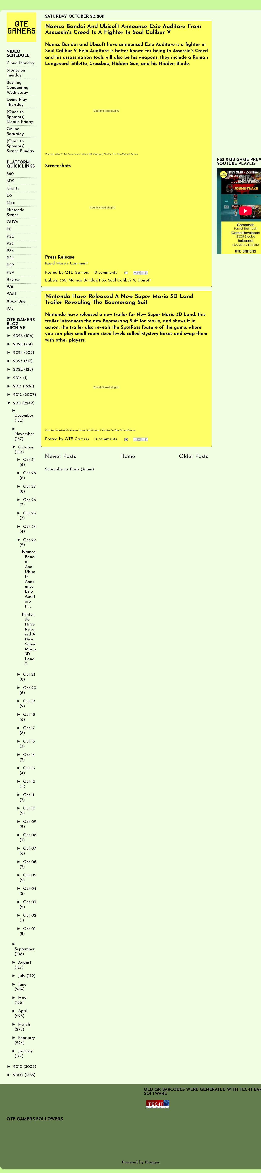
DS (9, 196)
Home (127, 457)
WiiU (11, 294)
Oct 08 (29, 835)
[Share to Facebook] (146, 273)
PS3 (102, 280)
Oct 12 (29, 782)
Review (13, 280)
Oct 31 (29, 460)
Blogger (152, 1162)
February (26, 1038)
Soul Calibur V (121, 280)
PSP (10, 265)
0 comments (105, 273)
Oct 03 (29, 902)
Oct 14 (29, 755)
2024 (18, 353)
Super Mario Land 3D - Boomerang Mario (67, 430)
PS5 (10, 258)
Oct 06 (29, 862)
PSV (11, 273)
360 (62, 280)
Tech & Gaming (95, 154)
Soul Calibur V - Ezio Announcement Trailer (68, 154)
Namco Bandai (83, 280)
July (22, 976)
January (25, 1051)
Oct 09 (29, 822)
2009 (18, 1075)
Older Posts (193, 457)
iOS (10, 309)
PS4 (10, 251)
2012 (18, 395)
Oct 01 (29, 929)
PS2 (10, 237)
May (22, 998)
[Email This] (135, 273)
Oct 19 (29, 701)
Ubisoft (144, 280)
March (24, 1025)
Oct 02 (29, 916)
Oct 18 (29, 715)
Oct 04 (29, 889)
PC (9, 229)
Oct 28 (29, 473)
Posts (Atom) (82, 469)
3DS (10, 181)
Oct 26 (29, 500)
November (24, 434)
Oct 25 (29, 513)
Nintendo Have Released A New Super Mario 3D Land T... (29, 639)
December (24, 416)
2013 (18, 386)
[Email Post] (125, 273)
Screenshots (58, 166)
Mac (11, 203)
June (22, 985)
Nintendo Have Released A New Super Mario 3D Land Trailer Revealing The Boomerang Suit (119, 300)
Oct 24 (29, 527)
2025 (18, 344)
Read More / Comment (66, 263)
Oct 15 (29, 741)
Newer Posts (60, 457)
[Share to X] (142, 273)
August (24, 963)
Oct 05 (29, 875)
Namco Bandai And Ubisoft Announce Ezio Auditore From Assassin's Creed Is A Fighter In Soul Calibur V (123, 30)
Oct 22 (29, 540)
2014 (18, 378)
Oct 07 (29, 849)
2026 (18, 336)
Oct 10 (29, 808)
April (22, 1011)
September (25, 949)
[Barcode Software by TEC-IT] (157, 1107)
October (25, 447)
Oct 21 (29, 675)
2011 (17, 403)
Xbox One (16, 301)
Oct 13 (29, 768)
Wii (10, 287)
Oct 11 (28, 795)
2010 (18, 1067)
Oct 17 (29, 728)
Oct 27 (29, 487)
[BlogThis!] (139, 273)
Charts (13, 188)
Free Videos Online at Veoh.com (125, 154)
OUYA (12, 222)
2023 (18, 361)
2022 (18, 370)
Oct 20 (29, 688)
